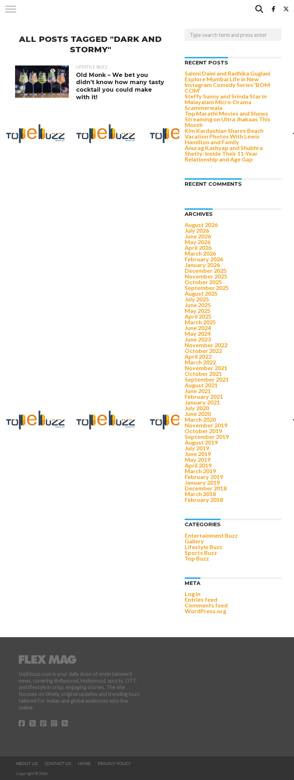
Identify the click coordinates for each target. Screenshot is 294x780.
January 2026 (202, 264)
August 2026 (201, 224)
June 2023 (198, 339)
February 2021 (204, 396)
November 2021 (206, 367)
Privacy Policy (114, 763)
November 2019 (206, 425)
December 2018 (206, 488)
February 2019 (204, 476)
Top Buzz (197, 558)
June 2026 (198, 236)
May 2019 (197, 459)
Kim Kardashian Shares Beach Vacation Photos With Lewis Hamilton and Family (224, 136)
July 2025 (197, 299)
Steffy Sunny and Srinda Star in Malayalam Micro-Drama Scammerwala (226, 102)
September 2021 (207, 379)
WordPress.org (205, 610)
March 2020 (200, 419)
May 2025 (197, 310)
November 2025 (206, 276)
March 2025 (200, 322)
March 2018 (200, 493)
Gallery (194, 541)
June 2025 (198, 304)
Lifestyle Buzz (203, 546)
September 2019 (207, 436)
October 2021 (203, 373)
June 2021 (198, 390)
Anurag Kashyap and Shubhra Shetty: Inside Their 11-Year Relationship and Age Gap (224, 153)
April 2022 (198, 356)
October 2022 (203, 350)
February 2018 (204, 499)
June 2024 (198, 327)
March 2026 (200, 253)
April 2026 (198, 247)
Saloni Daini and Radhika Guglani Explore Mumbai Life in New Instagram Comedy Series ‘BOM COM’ (227, 82)
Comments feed (206, 605)
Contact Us (58, 763)
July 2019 (197, 448)
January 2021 (202, 402)
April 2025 (198, 316)
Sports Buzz (201, 552)
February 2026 (204, 259)
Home (84, 763)
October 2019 (203, 430)
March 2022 (200, 362)
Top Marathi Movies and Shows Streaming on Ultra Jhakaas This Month (227, 119)
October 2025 (203, 281)
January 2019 (202, 482)
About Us (27, 763)
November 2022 (206, 344)
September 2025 (207, 287)
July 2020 (197, 407)
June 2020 (198, 413)
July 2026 (197, 230)
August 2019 (201, 442)
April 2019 (198, 465)
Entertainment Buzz (211, 535)
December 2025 (206, 270)
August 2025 (201, 293)
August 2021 (201, 385)
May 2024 (197, 333)
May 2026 (197, 241)
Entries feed (201, 599)
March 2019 (200, 470)
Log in (192, 593)
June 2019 (198, 453)
